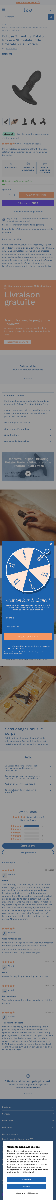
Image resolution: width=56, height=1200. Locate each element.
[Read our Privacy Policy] (50, 652)
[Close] (51, 544)
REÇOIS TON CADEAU (28, 637)
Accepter (26, 1179)
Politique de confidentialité (20, 1172)
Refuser (26, 1186)
